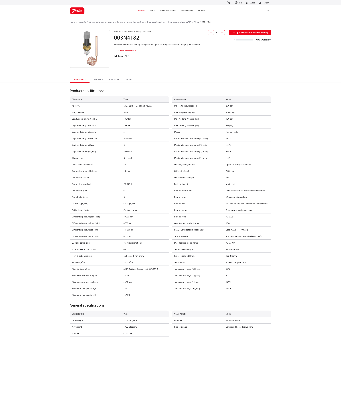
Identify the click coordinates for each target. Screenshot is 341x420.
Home (72, 22)
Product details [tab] (79, 79)
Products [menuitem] (141, 10)
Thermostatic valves (156, 22)
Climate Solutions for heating (101, 22)
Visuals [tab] (128, 79)
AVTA (196, 22)
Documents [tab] (98, 79)
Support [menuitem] (201, 10)
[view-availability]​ (263, 39)
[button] (238, 3)
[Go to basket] (229, 3)
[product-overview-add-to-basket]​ (252, 32)
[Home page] (77, 10)
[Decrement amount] (211, 32)
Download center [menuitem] (168, 10)
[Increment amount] (222, 32)
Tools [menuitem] (152, 10)
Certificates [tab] (114, 79)
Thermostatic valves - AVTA (179, 22)
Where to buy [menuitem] (187, 10)
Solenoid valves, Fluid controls (130, 22)
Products (82, 22)
